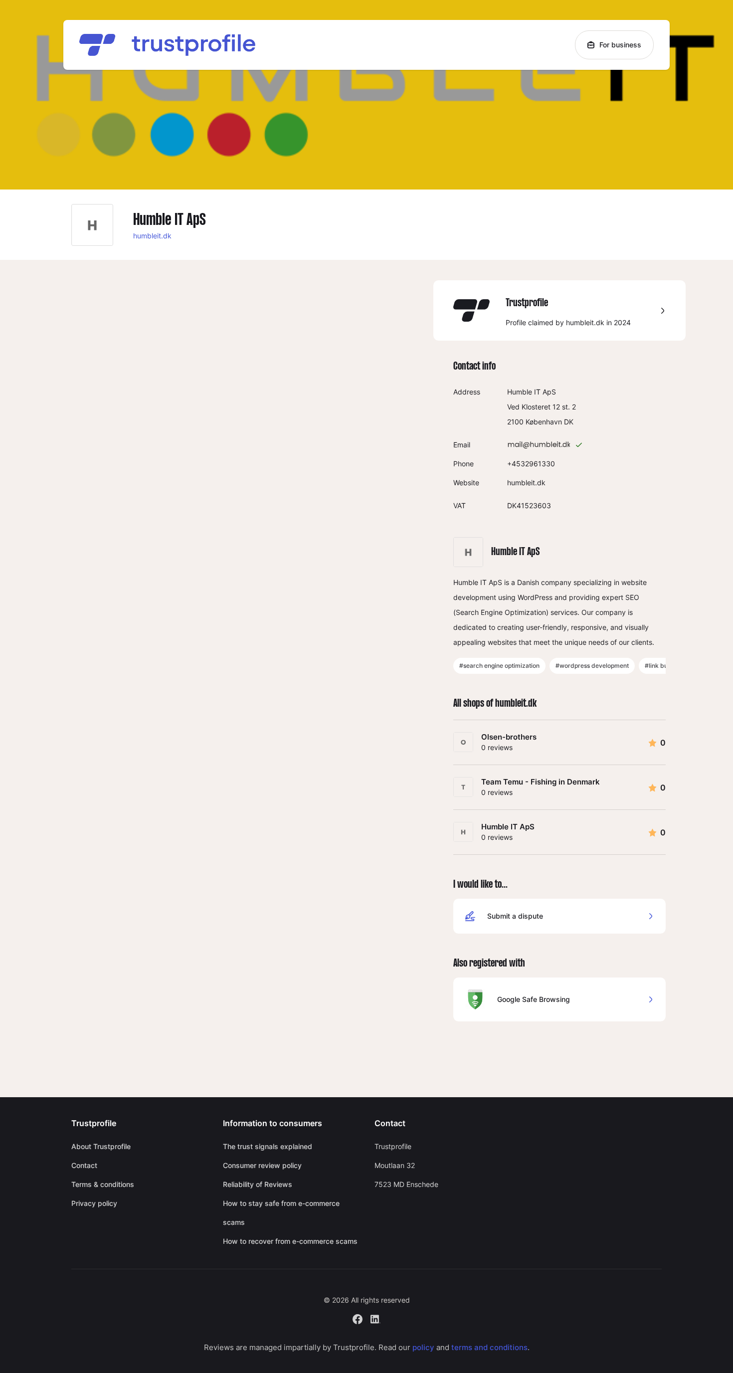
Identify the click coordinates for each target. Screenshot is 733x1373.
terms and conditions (489, 1347)
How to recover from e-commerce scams (290, 1241)
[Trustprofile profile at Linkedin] (375, 1318)
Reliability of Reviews (257, 1184)
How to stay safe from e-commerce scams (281, 1212)
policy (423, 1347)
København (544, 421)
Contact (84, 1165)
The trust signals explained (267, 1146)
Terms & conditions (102, 1184)
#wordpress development (592, 665)
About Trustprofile (101, 1146)
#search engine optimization (499, 665)
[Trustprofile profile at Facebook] (358, 1318)
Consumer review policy (262, 1165)
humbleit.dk (152, 235)
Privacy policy (94, 1203)
